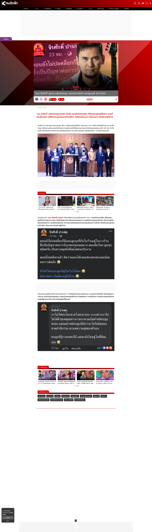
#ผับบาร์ (103, 396)
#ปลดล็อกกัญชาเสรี (56, 400)
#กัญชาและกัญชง (43, 400)
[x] (139, 3)
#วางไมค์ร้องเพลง (86, 396)
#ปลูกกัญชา (74, 396)
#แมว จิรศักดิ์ (69, 400)
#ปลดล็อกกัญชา (79, 400)
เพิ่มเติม (4, 514)
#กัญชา (57, 396)
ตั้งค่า (8, 520)
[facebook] (135, 3)
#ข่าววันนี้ (50, 396)
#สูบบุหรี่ (96, 396)
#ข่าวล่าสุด (41, 396)
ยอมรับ (8, 517)
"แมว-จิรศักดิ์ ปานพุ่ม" (55, 217)
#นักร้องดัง (65, 396)
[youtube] (142, 3)
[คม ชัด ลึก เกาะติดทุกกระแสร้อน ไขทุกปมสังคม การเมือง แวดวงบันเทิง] (76, 3)
